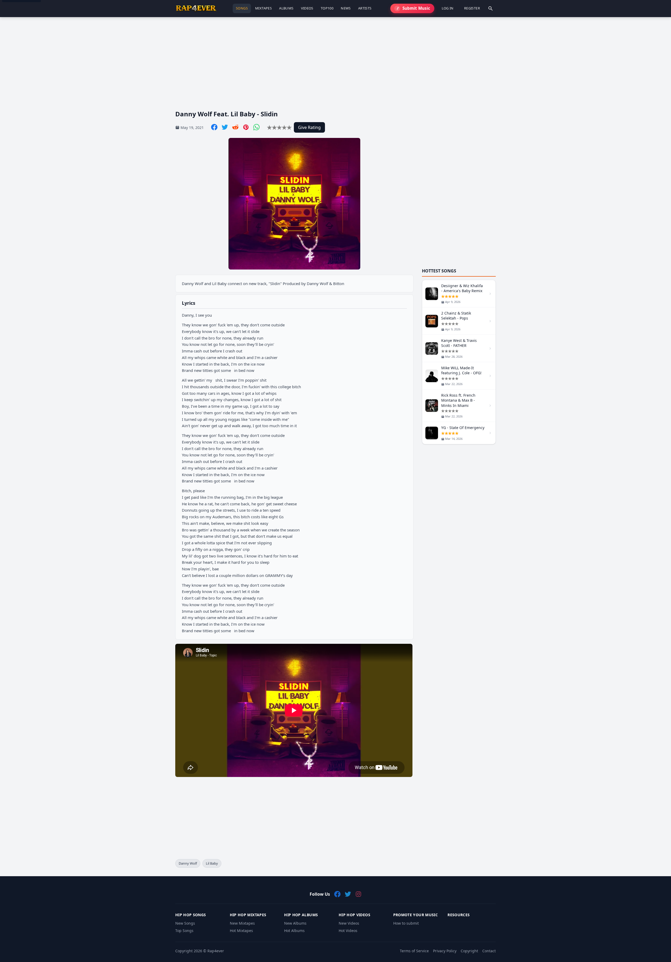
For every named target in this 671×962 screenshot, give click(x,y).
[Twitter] (225, 127)
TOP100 (327, 8)
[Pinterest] (246, 127)
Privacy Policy (444, 950)
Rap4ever (215, 950)
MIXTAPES (263, 8)
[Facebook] (214, 127)
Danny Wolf (188, 863)
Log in (448, 8)
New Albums (295, 923)
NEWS (346, 8)
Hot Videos (348, 930)
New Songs (185, 923)
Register (472, 8)
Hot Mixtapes (241, 930)
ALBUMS (286, 8)
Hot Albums (294, 930)
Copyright (469, 950)
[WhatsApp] (256, 127)
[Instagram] (358, 894)
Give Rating (309, 127)
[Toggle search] (490, 8)
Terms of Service (414, 950)
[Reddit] (235, 127)
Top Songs (184, 930)
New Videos (349, 923)
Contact (489, 950)
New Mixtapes (242, 923)
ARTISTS (365, 8)
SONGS (242, 8)
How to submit (406, 923)
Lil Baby (212, 863)
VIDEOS (307, 8)
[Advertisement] (333, 59)
